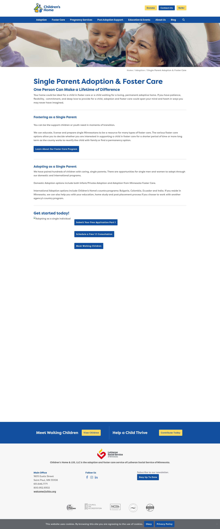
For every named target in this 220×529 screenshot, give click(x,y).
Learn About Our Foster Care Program (56, 149)
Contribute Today (171, 432)
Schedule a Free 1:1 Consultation (94, 234)
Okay (149, 524)
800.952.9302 (42, 487)
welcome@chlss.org (45, 491)
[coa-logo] (93, 508)
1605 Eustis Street (44, 476)
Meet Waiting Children (88, 246)
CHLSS (47, 8)
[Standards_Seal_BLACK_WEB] (71, 510)
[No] (217, 524)
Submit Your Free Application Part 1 (96, 222)
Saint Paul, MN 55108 (46, 480)
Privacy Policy (165, 524)
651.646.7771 (41, 483)
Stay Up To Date (148, 477)
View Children (91, 432)
